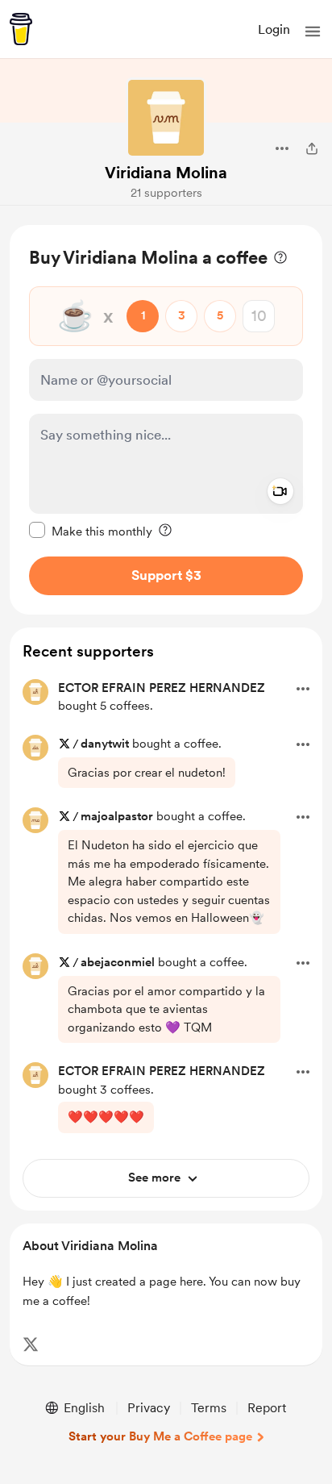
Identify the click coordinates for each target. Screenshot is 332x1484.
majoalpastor (118, 816)
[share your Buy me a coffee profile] (312, 148)
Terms (208, 1407)
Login (274, 29)
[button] (312, 31)
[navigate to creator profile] (166, 117)
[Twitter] (31, 1344)
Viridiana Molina (166, 172)
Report (266, 1407)
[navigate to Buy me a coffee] (21, 29)
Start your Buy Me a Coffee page (160, 1436)
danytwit (105, 743)
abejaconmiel (118, 962)
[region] (166, 420)
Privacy (148, 1407)
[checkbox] (90, 530)
